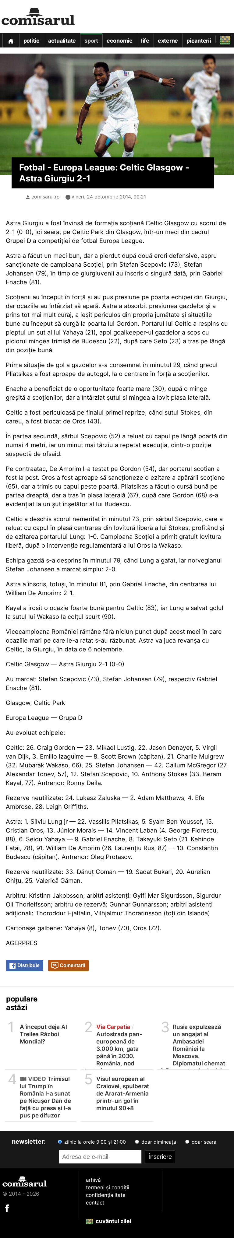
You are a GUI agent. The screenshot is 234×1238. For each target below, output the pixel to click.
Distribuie (28, 965)
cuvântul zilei (112, 1221)
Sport (91, 40)
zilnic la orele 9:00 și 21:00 (94, 1142)
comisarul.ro (45, 197)
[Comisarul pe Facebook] (7, 1208)
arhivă (93, 1180)
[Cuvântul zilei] (219, 39)
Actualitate (62, 40)
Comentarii (71, 965)
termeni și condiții (107, 1187)
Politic (31, 40)
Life (145, 40)
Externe (168, 40)
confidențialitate (106, 1195)
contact (95, 1203)
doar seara (203, 1142)
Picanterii (198, 40)
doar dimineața (158, 1142)
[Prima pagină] (10, 40)
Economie (120, 40)
